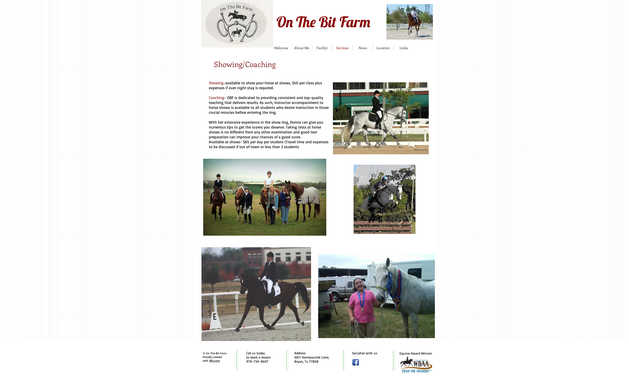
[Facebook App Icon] (355, 362)
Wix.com (214, 360)
